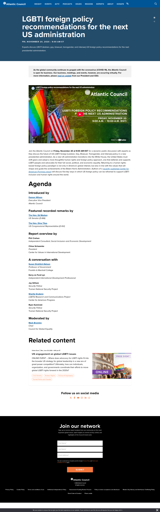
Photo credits (88, 493)
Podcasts (67, 4)
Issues (78, 4)
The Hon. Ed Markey (38, 215)
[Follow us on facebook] (74, 398)
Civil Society (37, 375)
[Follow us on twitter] (70, 398)
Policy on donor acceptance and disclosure (107, 490)
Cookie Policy (21, 490)
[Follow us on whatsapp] (89, 398)
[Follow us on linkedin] (85, 398)
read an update (64, 75)
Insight (37, 4)
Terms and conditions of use (36, 490)
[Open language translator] (127, 3)
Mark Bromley (35, 322)
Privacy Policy (86, 461)
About (110, 4)
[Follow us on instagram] (82, 398)
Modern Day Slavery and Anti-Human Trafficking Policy (139, 490)
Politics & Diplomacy (65, 375)
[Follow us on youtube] (78, 398)
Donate (120, 4)
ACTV (57, 4)
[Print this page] (154, 17)
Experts (100, 4)
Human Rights (50, 375)
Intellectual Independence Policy (56, 490)
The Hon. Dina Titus (38, 223)
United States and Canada (42, 379)
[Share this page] (154, 21)
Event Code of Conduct (74, 493)
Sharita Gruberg (36, 293)
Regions (89, 4)
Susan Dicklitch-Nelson (39, 264)
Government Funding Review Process (80, 490)
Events (48, 4)
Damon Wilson (35, 197)
